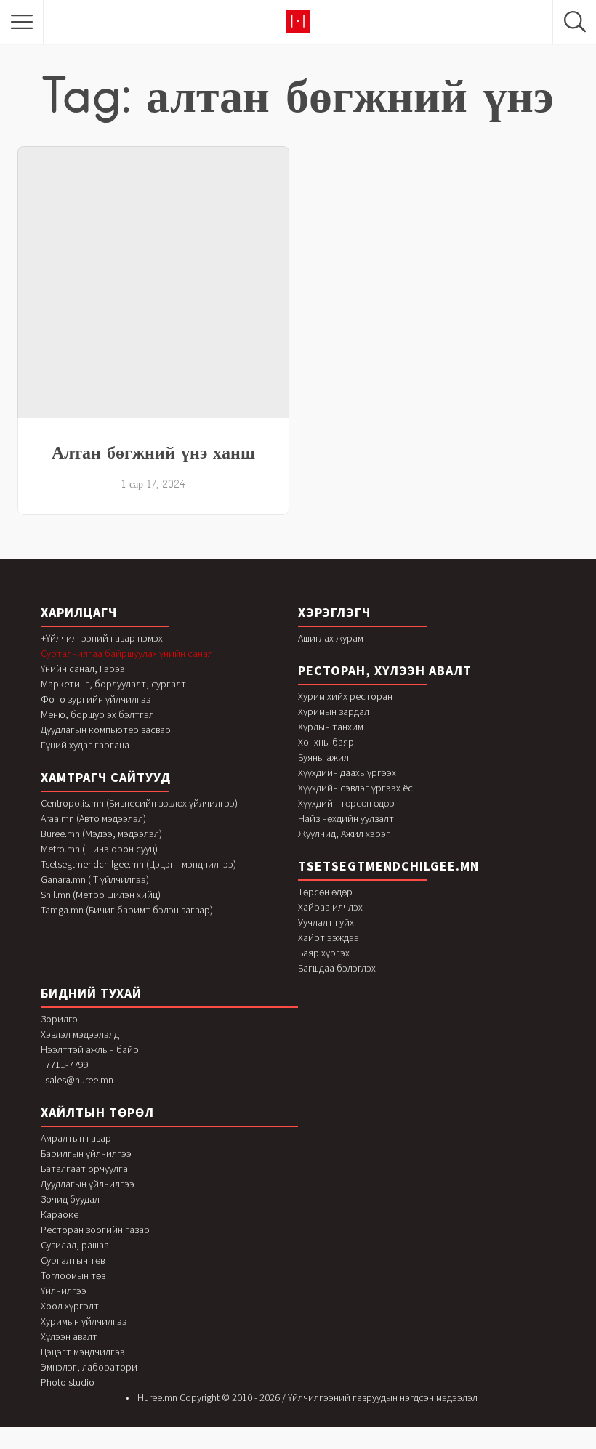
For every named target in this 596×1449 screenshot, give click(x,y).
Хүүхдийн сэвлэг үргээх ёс (355, 787)
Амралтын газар (76, 1138)
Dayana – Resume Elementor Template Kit (408, 1446)
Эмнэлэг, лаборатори (89, 1366)
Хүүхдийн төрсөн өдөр (346, 803)
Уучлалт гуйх (326, 922)
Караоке (59, 1214)
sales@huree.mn (79, 1079)
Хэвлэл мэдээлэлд (80, 1034)
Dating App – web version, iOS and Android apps (346, 1446)
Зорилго (59, 1018)
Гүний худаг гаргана (85, 744)
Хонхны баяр (326, 741)
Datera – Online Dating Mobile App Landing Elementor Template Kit (312, 1446)
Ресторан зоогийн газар (95, 1229)
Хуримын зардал (333, 711)
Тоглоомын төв (73, 1275)
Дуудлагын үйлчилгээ (87, 1183)
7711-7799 (67, 1064)
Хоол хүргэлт (70, 1305)
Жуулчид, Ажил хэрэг (344, 833)
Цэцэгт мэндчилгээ (83, 1351)
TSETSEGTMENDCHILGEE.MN (388, 865)
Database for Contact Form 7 (149, 1446)
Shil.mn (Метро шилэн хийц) (101, 894)
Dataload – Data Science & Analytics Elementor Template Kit (179, 1446)
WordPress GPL (133, 1446)
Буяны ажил (323, 757)
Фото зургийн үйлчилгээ (96, 699)
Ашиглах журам (330, 638)
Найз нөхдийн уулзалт (346, 818)
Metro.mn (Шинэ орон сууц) (99, 848)
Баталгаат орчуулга (84, 1168)
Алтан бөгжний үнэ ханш (153, 452)
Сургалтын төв (73, 1260)
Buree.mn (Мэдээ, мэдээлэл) (101, 833)
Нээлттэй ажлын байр (90, 1049)
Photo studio (67, 1382)
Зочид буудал (70, 1199)
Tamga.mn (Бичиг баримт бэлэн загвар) (127, 909)
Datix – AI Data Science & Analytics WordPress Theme (377, 1446)
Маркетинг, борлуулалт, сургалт (113, 683)
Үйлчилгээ (63, 1290)
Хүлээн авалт (69, 1336)
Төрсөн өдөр (325, 891)
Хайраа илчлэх (330, 906)
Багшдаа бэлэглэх (337, 967)
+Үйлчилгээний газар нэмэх (102, 638)
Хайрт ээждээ (328, 937)
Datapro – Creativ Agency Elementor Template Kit (250, 1446)
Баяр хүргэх (324, 952)
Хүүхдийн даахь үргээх (347, 772)
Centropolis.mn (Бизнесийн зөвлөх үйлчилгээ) (139, 803)
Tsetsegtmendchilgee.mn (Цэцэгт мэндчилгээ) (138, 864)
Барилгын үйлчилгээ (86, 1153)
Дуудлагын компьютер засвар (106, 729)
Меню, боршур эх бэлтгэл (97, 714)
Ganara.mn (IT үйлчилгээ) (95, 879)
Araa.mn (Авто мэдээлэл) (93, 818)
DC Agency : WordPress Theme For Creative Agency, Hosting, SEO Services (446, 1446)
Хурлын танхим (330, 726)
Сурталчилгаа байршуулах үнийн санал (127, 653)
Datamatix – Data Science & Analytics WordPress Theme (216, 1446)
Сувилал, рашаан (77, 1244)
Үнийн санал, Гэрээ (83, 668)
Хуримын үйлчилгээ (84, 1321)
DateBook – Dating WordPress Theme (279, 1446)
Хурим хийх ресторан (345, 696)
